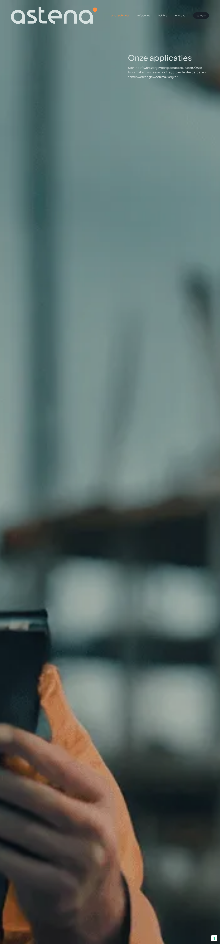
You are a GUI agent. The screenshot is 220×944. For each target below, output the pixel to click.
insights (162, 15)
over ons (180, 15)
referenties (143, 15)
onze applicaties (119, 15)
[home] (54, 15)
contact (201, 15)
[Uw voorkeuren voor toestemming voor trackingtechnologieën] (214, 938)
